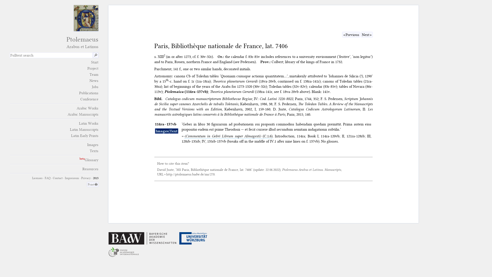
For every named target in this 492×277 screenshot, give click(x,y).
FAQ (48, 178)
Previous (352, 35)
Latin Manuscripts (84, 129)
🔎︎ (96, 55)
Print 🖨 (93, 184)
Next (365, 35)
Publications (88, 93)
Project (92, 68)
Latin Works (88, 123)
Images (92, 145)
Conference (89, 99)
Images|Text (167, 131)
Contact (58, 178)
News (94, 80)
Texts (94, 151)
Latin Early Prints (84, 135)
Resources (90, 169)
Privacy (86, 178)
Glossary (91, 160)
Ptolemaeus (82, 42)
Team (94, 74)
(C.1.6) (228, 136)
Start (94, 62)
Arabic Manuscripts (83, 114)
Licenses (37, 178)
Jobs (95, 87)
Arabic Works (87, 108)
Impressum (72, 178)
